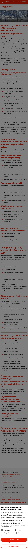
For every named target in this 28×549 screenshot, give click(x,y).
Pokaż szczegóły (5, 535)
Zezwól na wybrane (14, 546)
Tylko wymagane (14, 543)
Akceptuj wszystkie (14, 539)
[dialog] (14, 274)
